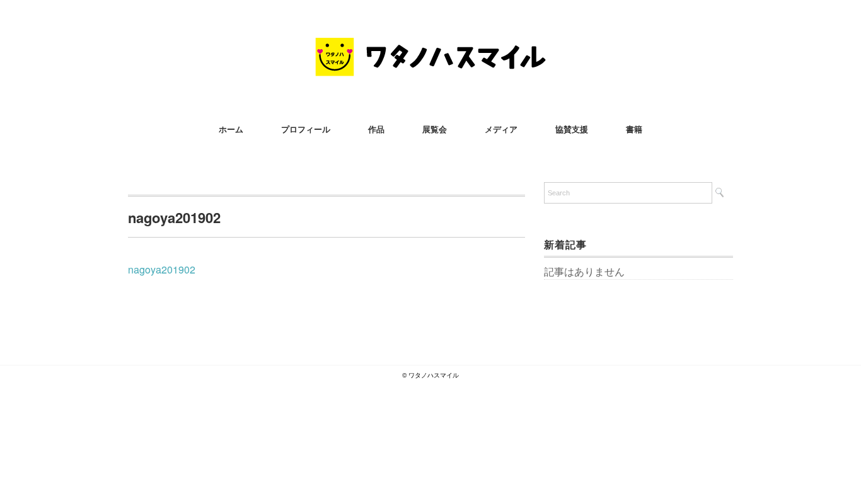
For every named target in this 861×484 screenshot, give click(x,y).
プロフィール (305, 129)
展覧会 (434, 129)
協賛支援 (571, 129)
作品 (376, 129)
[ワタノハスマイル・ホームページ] (430, 47)
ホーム (231, 129)
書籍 (634, 129)
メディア (501, 129)
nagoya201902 (161, 269)
